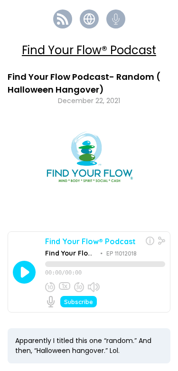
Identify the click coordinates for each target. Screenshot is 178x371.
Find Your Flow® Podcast (89, 50)
